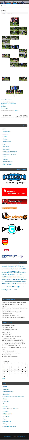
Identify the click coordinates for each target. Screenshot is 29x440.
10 (4, 369)
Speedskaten (4, 286)
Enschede (21, 272)
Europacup (10, 274)
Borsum (23, 266)
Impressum (5, 159)
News (4, 129)
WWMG (15, 289)
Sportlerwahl (21, 286)
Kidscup (3, 281)
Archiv (4, 156)
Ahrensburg (4, 266)
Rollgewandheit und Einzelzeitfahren (8, 103)
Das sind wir (6, 134)
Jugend (4, 144)
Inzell (21, 279)
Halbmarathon (13, 277)
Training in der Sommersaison (10, 151)
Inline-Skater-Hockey (13, 279)
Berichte (5, 136)
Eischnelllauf (4, 272)
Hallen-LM (22, 277)
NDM (10, 283)
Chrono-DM (4, 268)
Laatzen (10, 281)
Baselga (8, 266)
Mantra (19, 436)
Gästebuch (5, 406)
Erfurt (24, 272)
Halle (18, 277)
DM (12, 269)
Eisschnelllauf (6, 149)
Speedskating (12, 286)
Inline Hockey (6, 146)
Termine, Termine (7, 141)
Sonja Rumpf (5, 13)
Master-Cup (23, 281)
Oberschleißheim (23, 283)
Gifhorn (22, 274)
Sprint (2, 105)
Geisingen (15, 274)
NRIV (13, 283)
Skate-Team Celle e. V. (11, 3)
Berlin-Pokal (18, 266)
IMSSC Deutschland (7, 164)
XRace (18, 289)
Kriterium (6, 281)
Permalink (16, 110)
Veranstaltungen (6, 131)
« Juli (3, 378)
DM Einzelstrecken (17, 268)
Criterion (8, 268)
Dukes (23, 269)
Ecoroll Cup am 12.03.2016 (6, 99)
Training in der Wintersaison (9, 154)
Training (4, 289)
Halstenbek (3, 279)
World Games (10, 289)
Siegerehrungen (4, 108)
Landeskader (14, 281)
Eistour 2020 (6, 401)
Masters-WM (5, 283)
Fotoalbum (5, 139)
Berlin (12, 266)
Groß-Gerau (5, 277)
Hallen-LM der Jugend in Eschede (11, 408)
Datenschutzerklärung (8, 161)
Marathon (19, 281)
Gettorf (19, 274)
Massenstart (3, 106)
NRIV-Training (17, 283)
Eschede (4, 274)
